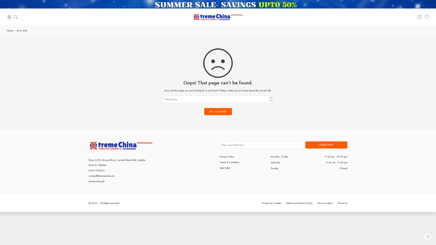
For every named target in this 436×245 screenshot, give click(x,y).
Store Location (325, 203)
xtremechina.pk (96, 181)
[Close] (432, 4)
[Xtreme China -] (218, 17)
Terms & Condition (229, 162)
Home (10, 30)
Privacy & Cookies (271, 203)
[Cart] (419, 17)
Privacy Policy (227, 156)
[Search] (15, 17)
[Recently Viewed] (428, 237)
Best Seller (225, 168)
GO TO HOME (218, 111)
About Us (342, 203)
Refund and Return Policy (299, 203)
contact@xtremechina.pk (101, 176)
